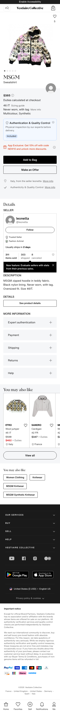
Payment (13, 335)
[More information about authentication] (53, 122)
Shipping (13, 348)
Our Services (14, 515)
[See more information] (54, 147)
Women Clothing (15, 477)
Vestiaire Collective (20, 547)
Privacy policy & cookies (28, 598)
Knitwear (37, 477)
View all (30, 455)
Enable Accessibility (30, 2)
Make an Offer (30, 170)
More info (35, 109)
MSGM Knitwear (15, 486)
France (9, 691)
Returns (13, 360)
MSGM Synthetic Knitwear (20, 495)
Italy (34, 693)
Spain (27, 693)
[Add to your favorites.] (26, 425)
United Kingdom (21, 691)
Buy (7, 523)
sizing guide (17, 105)
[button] (53, 8)
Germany (48, 691)
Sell (8, 531)
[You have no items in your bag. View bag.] (53, 8)
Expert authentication (21, 322)
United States (36, 691)
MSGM (11, 77)
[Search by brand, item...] (6, 8)
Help (11, 373)
